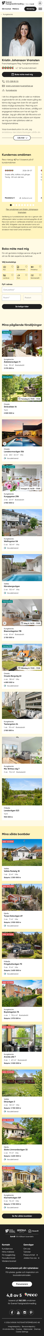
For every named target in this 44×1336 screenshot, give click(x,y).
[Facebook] (12, 1312)
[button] (40, 8)
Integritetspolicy (14, 1326)
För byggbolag (8, 1255)
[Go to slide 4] (19, 205)
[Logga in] (40, 3)
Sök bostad (6, 9)
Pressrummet (29, 1255)
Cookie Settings (22, 1332)
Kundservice (7, 1249)
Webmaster (28, 1329)
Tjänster (27, 1252)
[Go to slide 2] (14, 205)
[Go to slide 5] (22, 205)
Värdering (30, 9)
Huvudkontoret (8, 1258)
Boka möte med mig (24, 74)
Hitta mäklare (8, 1252)
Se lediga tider (22, 306)
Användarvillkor (9, 1329)
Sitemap (37, 1329)
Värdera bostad (9, 1261)
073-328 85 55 (12, 81)
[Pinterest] (31, 1312)
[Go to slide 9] (33, 205)
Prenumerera (22, 1284)
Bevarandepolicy (28, 1326)
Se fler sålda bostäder (22, 1216)
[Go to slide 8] (30, 205)
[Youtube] (18, 1312)
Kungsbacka (8, 14)
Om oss (26, 1249)
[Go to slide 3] (16, 205)
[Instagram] (24, 1312)
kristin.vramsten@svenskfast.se (19, 86)
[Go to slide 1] (11, 205)
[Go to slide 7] (28, 205)
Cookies (19, 1329)
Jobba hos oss (30, 1258)
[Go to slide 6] (25, 205)
